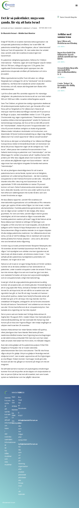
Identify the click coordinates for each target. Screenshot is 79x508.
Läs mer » (61, 47)
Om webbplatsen (13, 422)
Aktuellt (11, 28)
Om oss (13, 401)
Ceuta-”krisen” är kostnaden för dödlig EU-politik (66, 85)
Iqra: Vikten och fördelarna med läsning (67, 42)
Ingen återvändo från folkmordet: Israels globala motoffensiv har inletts (67, 55)
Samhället (27, 28)
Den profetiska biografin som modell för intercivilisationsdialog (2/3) (68, 71)
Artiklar (13, 406)
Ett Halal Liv (13, 415)
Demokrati (19, 28)
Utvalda (34, 28)
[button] (76, 5)
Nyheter (13, 410)
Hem (13, 397)
